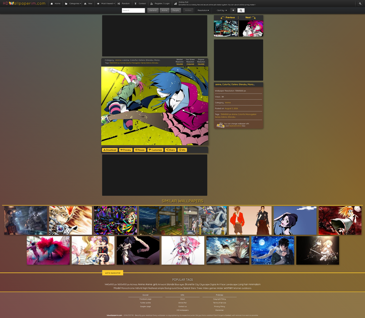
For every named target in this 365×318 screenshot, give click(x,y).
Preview (127, 150)
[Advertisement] (155, 36)
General (153, 10)
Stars (193, 288)
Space (186, 287)
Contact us (183, 306)
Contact (228, 315)
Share (171, 150)
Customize (156, 150)
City (197, 284)
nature (138, 288)
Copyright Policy (219, 299)
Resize (141, 150)
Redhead (152, 288)
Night (145, 288)
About (182, 299)
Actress (133, 284)
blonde (170, 284)
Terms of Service (219, 303)
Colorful (128, 63)
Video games (209, 288)
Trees (199, 288)
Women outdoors (242, 288)
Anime (164, 10)
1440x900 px (111, 284)
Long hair (243, 284)
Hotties (188, 10)
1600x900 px (123, 284)
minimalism (254, 284)
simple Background (167, 288)
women (228, 288)
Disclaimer (219, 310)
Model (117, 287)
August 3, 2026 (231, 108)
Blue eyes (179, 284)
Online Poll (182, 303)
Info (183, 150)
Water (220, 288)
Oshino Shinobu (152, 63)
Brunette (189, 284)
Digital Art (215, 284)
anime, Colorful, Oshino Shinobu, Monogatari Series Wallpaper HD (247, 84)
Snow (180, 288)
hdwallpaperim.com (114, 315)
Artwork (162, 284)
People (176, 10)
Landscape (232, 284)
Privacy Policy (219, 306)
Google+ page (145, 306)
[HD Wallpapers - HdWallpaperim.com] (24, 3)
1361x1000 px (115, 63)
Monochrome (128, 288)
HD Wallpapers (182, 310)
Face (222, 284)
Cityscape (204, 284)
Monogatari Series (139, 63)
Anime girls (151, 284)
